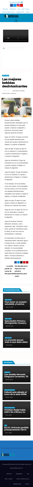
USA (19, 9)
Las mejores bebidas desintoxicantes (14, 82)
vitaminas (13, 93)
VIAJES (27, 12)
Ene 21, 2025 (9, 307)
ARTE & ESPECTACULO (8, 12)
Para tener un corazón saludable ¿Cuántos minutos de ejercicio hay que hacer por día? (16, 305)
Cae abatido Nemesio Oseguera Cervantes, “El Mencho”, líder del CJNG (16, 376)
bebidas (22, 90)
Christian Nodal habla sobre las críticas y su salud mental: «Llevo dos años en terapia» (15, 413)
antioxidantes (16, 90)
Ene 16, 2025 (9, 326)
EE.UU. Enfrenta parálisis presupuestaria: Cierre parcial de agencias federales (16, 430)
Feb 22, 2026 (9, 379)
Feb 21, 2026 (9, 397)
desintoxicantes (6, 93)
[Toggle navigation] (16, 20)
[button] (30, 20)
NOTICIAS (5, 9)
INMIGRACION (20, 12)
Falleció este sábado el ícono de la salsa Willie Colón (15, 394)
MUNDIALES (13, 9)
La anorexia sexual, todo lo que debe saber (16, 341)
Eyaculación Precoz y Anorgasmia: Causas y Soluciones (15, 323)
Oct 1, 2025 (9, 415)
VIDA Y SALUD (25, 9)
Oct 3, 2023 (9, 345)
